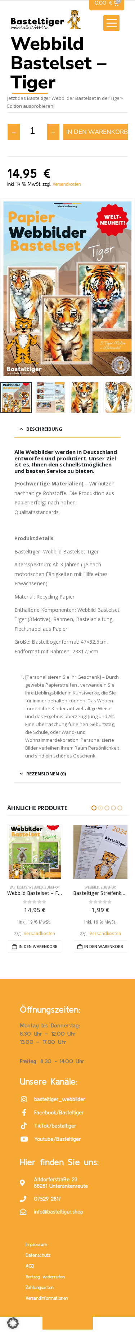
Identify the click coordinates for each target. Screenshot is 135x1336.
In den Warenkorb (97, 132)
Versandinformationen (47, 1298)
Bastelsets (84, 887)
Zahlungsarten (40, 1287)
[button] (111, 23)
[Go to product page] (35, 852)
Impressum (36, 1244)
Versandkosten (67, 184)
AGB (30, 1266)
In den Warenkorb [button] (38, 946)
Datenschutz (38, 1255)
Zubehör (42, 887)
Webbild (26, 887)
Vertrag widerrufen (45, 1276)
